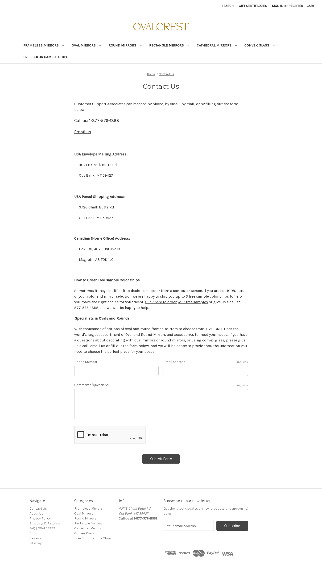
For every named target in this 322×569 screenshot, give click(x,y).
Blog (32, 533)
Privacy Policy (40, 518)
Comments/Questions (161, 385)
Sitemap (35, 543)
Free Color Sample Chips (45, 57)
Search (228, 6)
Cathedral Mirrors (214, 45)
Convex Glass (257, 45)
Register (296, 6)
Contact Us (38, 509)
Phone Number (85, 362)
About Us (36, 513)
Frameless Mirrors (41, 45)
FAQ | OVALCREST (42, 528)
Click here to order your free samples (176, 302)
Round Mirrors (123, 45)
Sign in (277, 6)
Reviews (35, 538)
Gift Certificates (253, 6)
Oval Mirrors (84, 45)
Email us (82, 131)
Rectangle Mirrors (167, 45)
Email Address (206, 362)
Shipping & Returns (44, 523)
